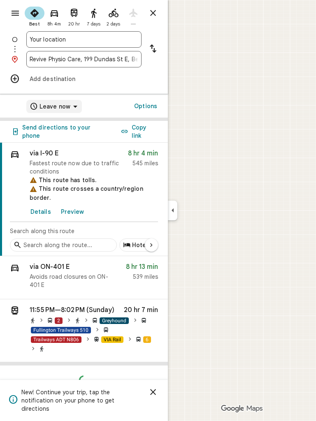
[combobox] (84, 39)
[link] (84, 199)
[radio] (34, 15)
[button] (84, 277)
